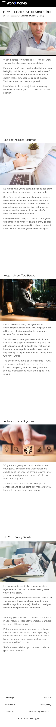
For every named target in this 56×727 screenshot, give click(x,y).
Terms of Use (10, 705)
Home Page (9, 698)
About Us (47, 698)
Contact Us (9, 711)
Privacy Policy (45, 705)
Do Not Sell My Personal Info (40, 711)
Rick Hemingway (13, 16)
